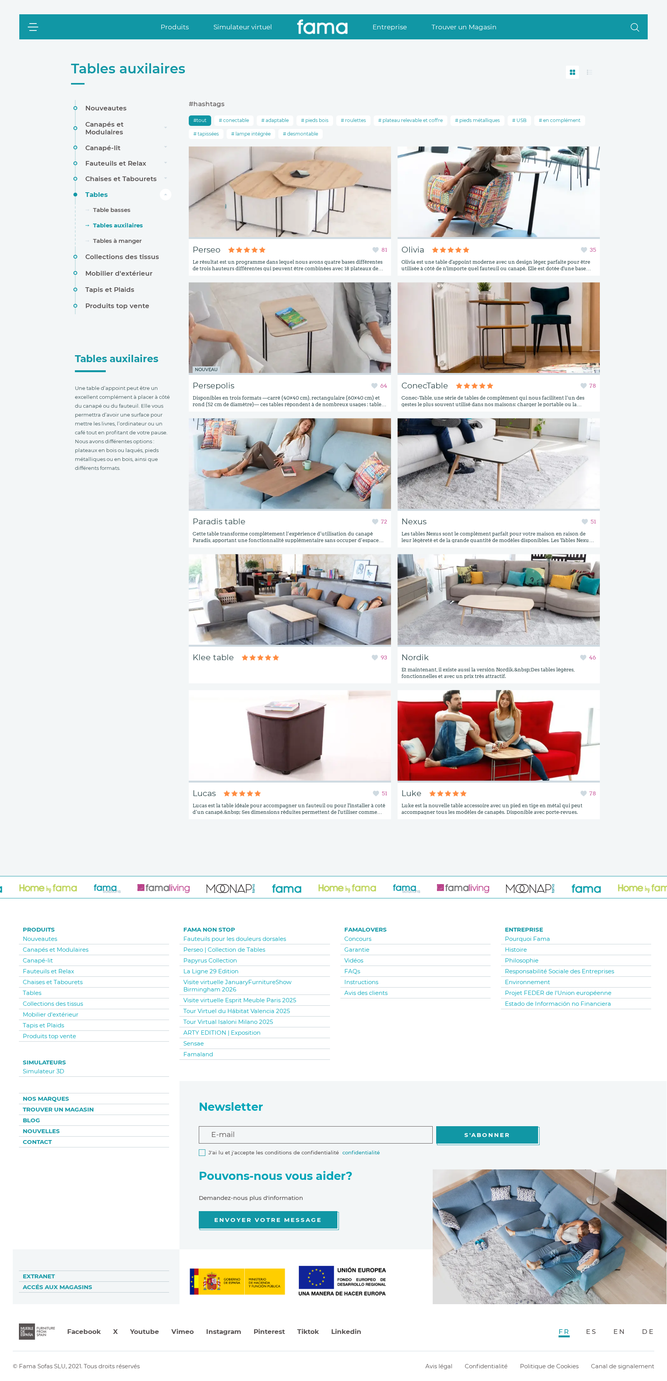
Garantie (356, 949)
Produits (175, 27)
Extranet (39, 1276)
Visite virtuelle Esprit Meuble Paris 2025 (239, 1000)
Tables (96, 194)
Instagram (223, 1331)
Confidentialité (486, 1366)
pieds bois (316, 120)
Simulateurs (44, 1062)
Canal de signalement (622, 1366)
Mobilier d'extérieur (118, 273)
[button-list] (589, 72)
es (591, 1331)
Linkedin (346, 1331)
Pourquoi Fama (527, 938)
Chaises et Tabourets (121, 179)
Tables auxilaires (128, 68)
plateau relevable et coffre (412, 120)
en (619, 1331)
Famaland (198, 1054)
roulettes (355, 120)
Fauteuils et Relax (115, 163)
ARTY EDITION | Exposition (222, 1032)
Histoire (516, 949)
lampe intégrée (252, 134)
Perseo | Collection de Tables (224, 949)
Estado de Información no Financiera (558, 1003)
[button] (635, 27)
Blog (31, 1120)
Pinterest (269, 1331)
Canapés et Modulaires (104, 128)
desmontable (302, 134)
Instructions (361, 982)
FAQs (352, 971)
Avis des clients (366, 992)
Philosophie (521, 960)
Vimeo (182, 1331)
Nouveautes (106, 108)
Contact (37, 1141)
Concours (357, 938)
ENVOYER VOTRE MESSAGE (268, 1219)
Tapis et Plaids (109, 289)
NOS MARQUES (46, 1098)
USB (520, 120)
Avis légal (438, 1366)
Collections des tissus (122, 257)
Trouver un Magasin (464, 27)
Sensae (193, 1043)
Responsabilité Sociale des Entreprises (559, 971)
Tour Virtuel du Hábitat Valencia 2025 (236, 1011)
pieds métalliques (479, 120)
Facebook (84, 1331)
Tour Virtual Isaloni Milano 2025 (228, 1021)
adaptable (276, 120)
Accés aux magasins (57, 1287)
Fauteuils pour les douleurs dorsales (234, 938)
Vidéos (353, 960)
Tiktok (308, 1331)
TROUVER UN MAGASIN (58, 1109)
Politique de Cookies (549, 1366)
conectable (235, 120)
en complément (561, 120)
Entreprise (389, 27)
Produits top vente (117, 306)
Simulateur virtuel (242, 27)
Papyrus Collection (210, 960)
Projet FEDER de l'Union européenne (558, 992)
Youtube (144, 1331)
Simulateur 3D (43, 1071)
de (648, 1331)
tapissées (207, 134)
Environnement (527, 982)
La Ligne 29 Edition (211, 971)
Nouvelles (41, 1131)
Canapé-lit (102, 147)
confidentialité (361, 1152)
